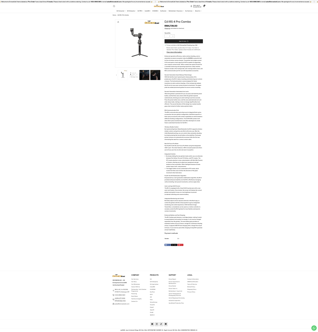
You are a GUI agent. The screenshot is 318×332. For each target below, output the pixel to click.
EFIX (151, 294)
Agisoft (152, 310)
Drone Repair (172, 279)
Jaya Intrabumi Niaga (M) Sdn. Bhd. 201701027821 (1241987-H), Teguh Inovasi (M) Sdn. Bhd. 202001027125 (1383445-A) (161, 330)
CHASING (152, 289)
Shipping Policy (191, 289)
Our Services (135, 279)
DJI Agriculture (154, 284)
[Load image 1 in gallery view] (123, 75)
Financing (134, 293)
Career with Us (135, 287)
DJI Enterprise (154, 281)
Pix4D (151, 312)
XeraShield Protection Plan (176, 303)
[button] (114, 6)
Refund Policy (191, 287)
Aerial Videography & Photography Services (175, 294)
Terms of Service (192, 284)
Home (114, 15)
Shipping (167, 28)
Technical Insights (136, 299)
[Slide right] (161, 75)
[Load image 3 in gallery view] (144, 75)
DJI (151, 279)
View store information (174, 52)
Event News (134, 296)
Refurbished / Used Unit (175, 291)
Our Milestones (135, 284)
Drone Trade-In (173, 288)
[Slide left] (116, 75)
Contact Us (134, 301)
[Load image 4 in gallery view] (155, 75)
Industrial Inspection (174, 300)
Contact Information (193, 279)
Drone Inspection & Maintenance (174, 282)
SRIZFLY (152, 315)
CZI (151, 297)
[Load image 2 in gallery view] (134, 75)
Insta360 (152, 287)
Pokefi (152, 307)
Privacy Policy (191, 292)
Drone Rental (172, 286)
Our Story (134, 281)
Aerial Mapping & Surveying (177, 298)
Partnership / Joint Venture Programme (138, 290)
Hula (151, 299)
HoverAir (152, 304)
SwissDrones (153, 302)
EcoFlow (152, 292)
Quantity (167, 33)
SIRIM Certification (192, 281)
